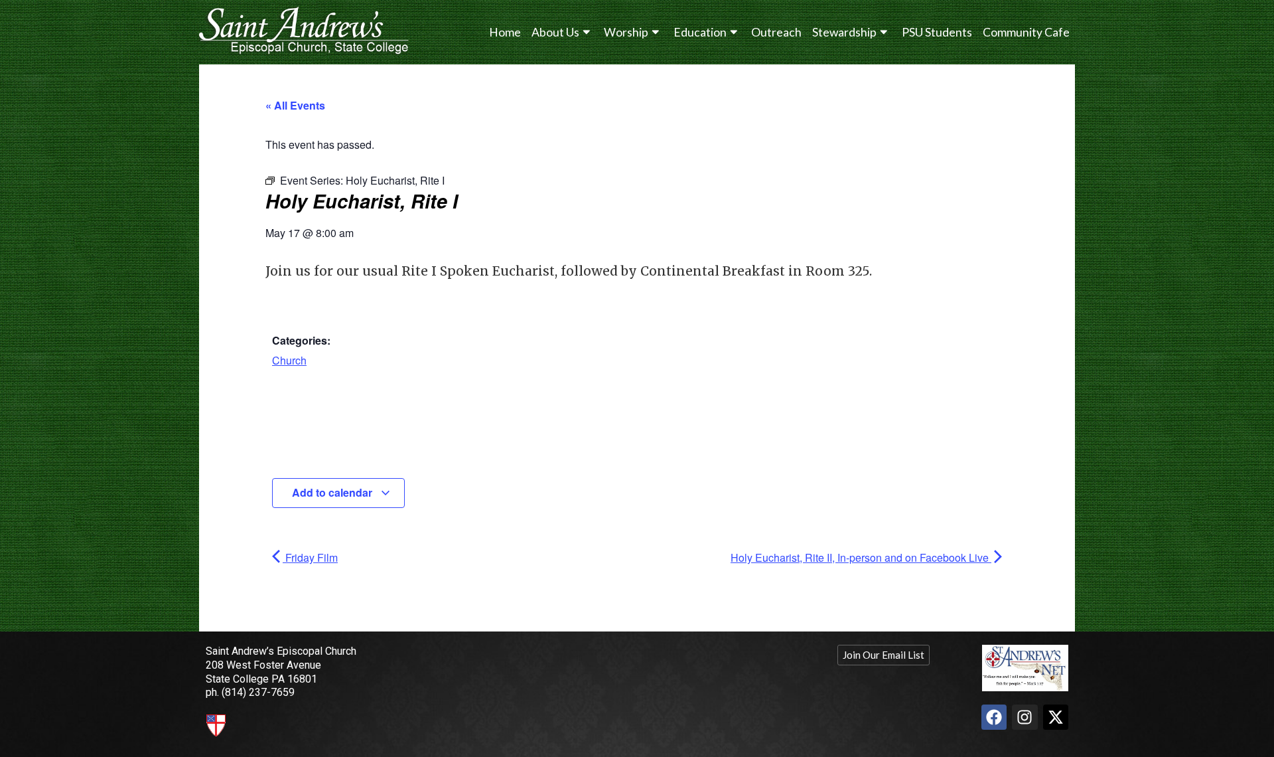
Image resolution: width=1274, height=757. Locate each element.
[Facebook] (994, 717)
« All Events (295, 105)
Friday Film (310, 557)
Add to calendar (333, 492)
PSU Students (937, 32)
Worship (626, 32)
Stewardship (844, 32)
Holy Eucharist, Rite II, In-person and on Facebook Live (861, 557)
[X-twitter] (1055, 717)
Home (505, 32)
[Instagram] (1024, 717)
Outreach (776, 32)
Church (289, 360)
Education (700, 32)
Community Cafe (1026, 32)
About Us (555, 32)
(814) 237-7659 (258, 692)
